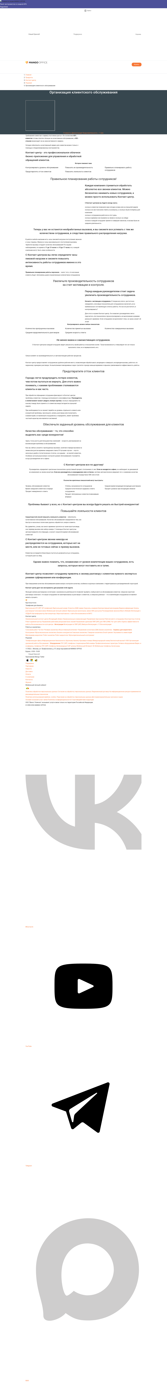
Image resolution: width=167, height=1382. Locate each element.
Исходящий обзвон (56, 619)
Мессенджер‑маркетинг (34, 635)
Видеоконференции (126, 608)
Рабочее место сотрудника (115, 619)
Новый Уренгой (34, 34)
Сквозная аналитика (80, 632)
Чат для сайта (116, 622)
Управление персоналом (96, 619)
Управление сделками (84, 622)
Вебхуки (85, 624)
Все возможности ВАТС (83, 613)
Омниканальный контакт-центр (37, 619)
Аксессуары (115, 646)
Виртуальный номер (60, 608)
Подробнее (4, 7)
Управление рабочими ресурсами (54, 622)
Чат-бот (41, 630)
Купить (136, 64)
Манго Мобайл (125, 611)
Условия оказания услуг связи (37, 700)
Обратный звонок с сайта (65, 613)
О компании (30, 677)
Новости (29, 669)
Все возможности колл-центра (42, 624)
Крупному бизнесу (72, 641)
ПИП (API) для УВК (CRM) (101, 622)
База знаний (71, 622)
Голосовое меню (40, 611)
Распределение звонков (111, 611)
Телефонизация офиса (34, 641)
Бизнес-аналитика (105, 630)
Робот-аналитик (49, 635)
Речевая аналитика (51, 630)
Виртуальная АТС (32, 608)
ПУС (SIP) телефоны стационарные (73, 643)
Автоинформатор (38, 613)
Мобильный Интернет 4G (86, 646)
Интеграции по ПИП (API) (73, 624)
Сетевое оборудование (126, 643)
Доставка (29, 671)
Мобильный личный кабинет (57, 611)
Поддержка (77, 34)
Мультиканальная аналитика (46, 632)
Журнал (28, 682)
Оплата (28, 674)
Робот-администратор (34, 622)
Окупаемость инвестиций (122, 632)
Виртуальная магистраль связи (79, 611)
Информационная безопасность (54, 641)
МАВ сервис (79, 608)
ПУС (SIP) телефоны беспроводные (54, 646)
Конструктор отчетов (132, 619)
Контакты (29, 680)
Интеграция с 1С (94, 624)
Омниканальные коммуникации (75, 619)
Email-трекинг (108, 632)
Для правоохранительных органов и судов (107, 697)
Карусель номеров (91, 608)
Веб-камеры (90, 643)
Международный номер (101, 641)
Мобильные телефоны (103, 646)
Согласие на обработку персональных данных (74, 691)
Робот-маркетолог (62, 635)
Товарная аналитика (95, 632)
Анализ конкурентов (64, 632)
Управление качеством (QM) (88, 630)
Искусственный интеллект (68, 630)
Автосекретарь (50, 613)
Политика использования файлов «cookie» (41, 697)
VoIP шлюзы (72, 646)
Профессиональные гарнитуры (106, 643)
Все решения (44, 643)
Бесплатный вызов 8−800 (119, 641)
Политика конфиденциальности (59, 700)
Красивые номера (86, 641)
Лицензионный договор (100, 691)
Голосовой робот (32, 630)
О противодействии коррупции (83, 700)
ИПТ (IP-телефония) (45, 608)
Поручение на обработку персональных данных (74, 697)
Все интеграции (105, 624)
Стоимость (67, 133)
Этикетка (71, 608)
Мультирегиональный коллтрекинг (81, 635)
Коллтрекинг (30, 632)
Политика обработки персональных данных (41, 691)
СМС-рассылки (96, 611)
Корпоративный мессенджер (108, 608)
